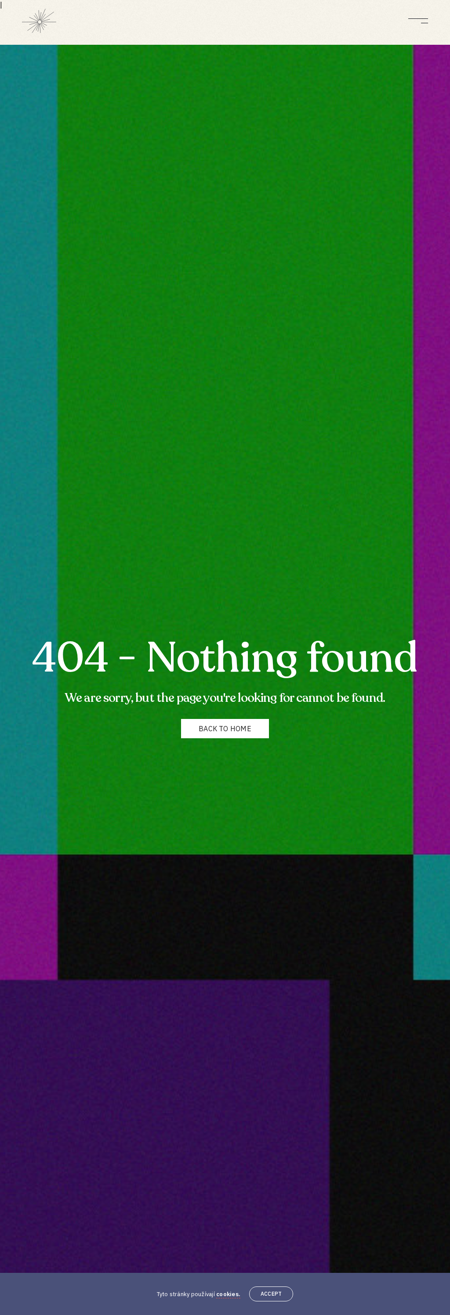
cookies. (228, 1294)
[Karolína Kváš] (39, 21)
